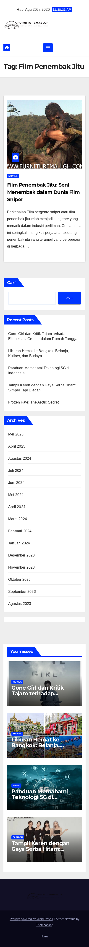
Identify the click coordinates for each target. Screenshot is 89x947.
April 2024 (16, 507)
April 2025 (16, 446)
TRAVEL (17, 733)
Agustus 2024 (19, 458)
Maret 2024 (17, 519)
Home (44, 936)
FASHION (18, 837)
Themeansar (44, 925)
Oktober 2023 (19, 579)
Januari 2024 (19, 543)
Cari (11, 282)
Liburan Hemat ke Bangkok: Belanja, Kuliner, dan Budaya (38, 745)
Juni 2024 (16, 483)
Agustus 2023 (19, 604)
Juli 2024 (16, 470)
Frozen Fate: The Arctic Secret (33, 402)
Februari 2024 (20, 531)
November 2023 (21, 567)
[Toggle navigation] (48, 47)
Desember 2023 (21, 555)
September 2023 (22, 592)
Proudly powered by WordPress (31, 919)
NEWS (16, 785)
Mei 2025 (16, 434)
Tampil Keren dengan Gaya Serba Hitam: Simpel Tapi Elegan (40, 849)
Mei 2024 (16, 495)
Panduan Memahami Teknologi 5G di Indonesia (39, 797)
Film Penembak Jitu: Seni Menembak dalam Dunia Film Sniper (43, 192)
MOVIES (13, 176)
